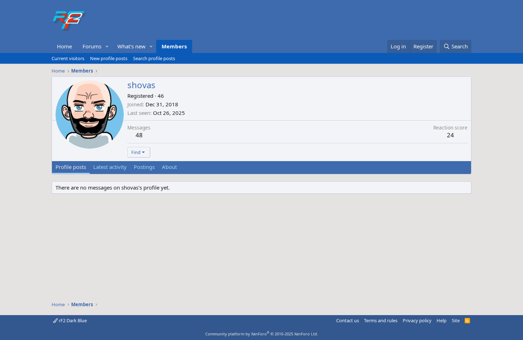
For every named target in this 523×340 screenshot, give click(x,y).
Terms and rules (380, 320)
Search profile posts (154, 58)
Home (64, 46)
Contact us (347, 320)
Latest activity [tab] (110, 166)
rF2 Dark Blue (72, 320)
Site (456, 320)
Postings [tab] (144, 166)
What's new (131, 46)
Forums (92, 46)
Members (174, 46)
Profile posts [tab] (71, 166)
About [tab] (169, 166)
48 (139, 135)
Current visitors (68, 58)
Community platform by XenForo (261, 333)
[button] (107, 46)
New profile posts (108, 58)
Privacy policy (417, 320)
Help (442, 320)
